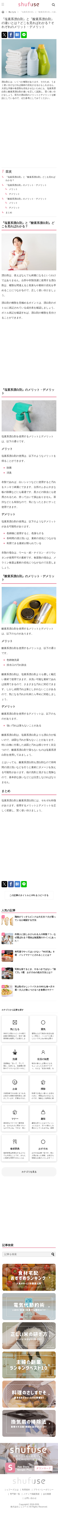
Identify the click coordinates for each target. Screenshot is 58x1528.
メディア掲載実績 (31, 1494)
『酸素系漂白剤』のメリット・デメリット (26, 199)
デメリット (14, 194)
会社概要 (47, 1494)
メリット (13, 189)
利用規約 (26, 1489)
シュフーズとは (11, 1489)
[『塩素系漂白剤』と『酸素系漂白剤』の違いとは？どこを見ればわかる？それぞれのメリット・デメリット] (17, 35)
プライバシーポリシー (43, 1489)
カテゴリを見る (29, 1171)
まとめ (9, 212)
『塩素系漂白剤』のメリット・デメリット (26, 185)
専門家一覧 (15, 1494)
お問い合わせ (30, 1498)
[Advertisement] (29, 134)
